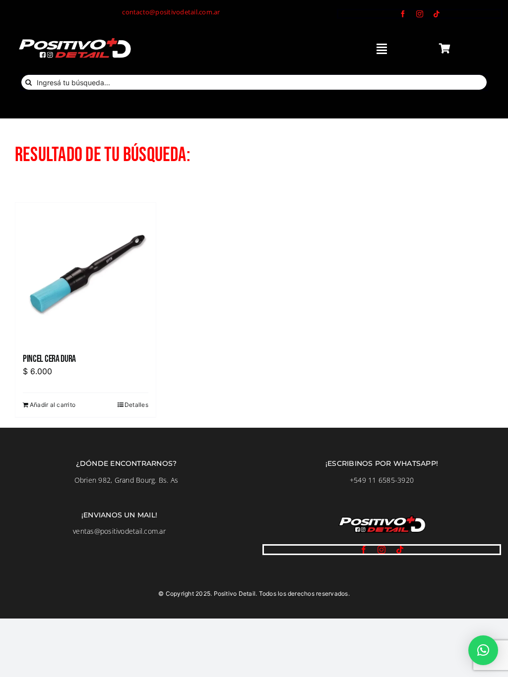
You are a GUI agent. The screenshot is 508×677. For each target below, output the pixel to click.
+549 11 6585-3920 (382, 480)
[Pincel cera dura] (85, 273)
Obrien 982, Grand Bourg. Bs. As (126, 480)
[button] (483, 650)
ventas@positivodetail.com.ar (119, 531)
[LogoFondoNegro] (74, 40)
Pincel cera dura (49, 359)
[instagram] (419, 13)
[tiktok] (436, 13)
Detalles (136, 404)
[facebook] (402, 13)
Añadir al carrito (52, 404)
